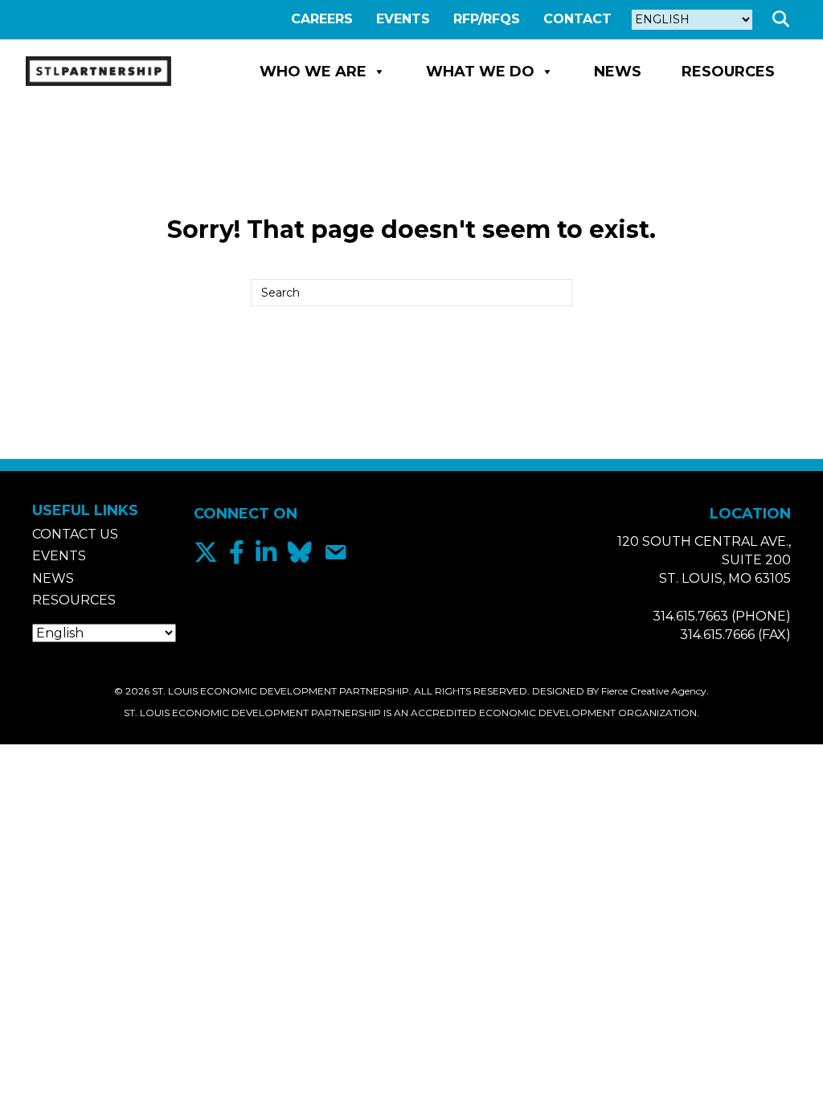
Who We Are (313, 71)
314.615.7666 (717, 634)
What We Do (480, 71)
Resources (728, 71)
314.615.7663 (690, 616)
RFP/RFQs (486, 19)
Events (403, 19)
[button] (784, 19)
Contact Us (75, 534)
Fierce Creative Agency (653, 691)
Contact (577, 19)
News (617, 71)
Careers (322, 19)
